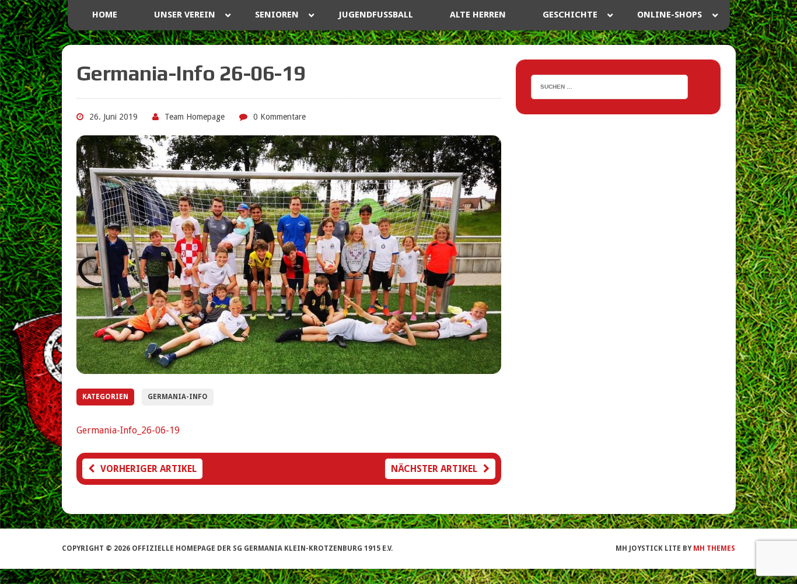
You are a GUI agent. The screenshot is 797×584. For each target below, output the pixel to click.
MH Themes (714, 548)
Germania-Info (178, 397)
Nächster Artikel (434, 468)
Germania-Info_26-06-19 (128, 430)
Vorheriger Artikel (148, 468)
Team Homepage (195, 116)
